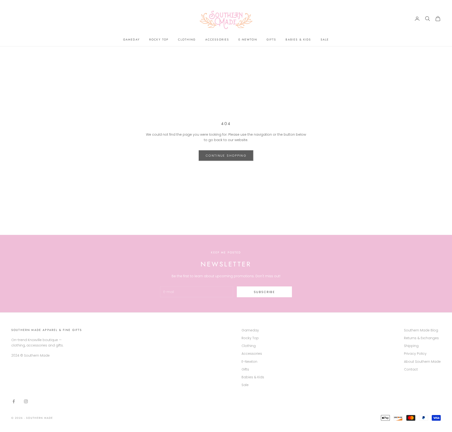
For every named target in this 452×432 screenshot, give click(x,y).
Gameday (131, 39)
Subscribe (264, 292)
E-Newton (247, 39)
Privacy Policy (415, 353)
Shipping (411, 345)
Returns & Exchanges (421, 338)
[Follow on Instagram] (26, 401)
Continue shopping (226, 155)
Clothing (187, 39)
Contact (411, 369)
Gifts (271, 39)
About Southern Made (422, 361)
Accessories (217, 39)
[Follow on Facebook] (13, 401)
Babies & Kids (298, 39)
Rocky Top (159, 39)
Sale (325, 39)
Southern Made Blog (421, 330)
